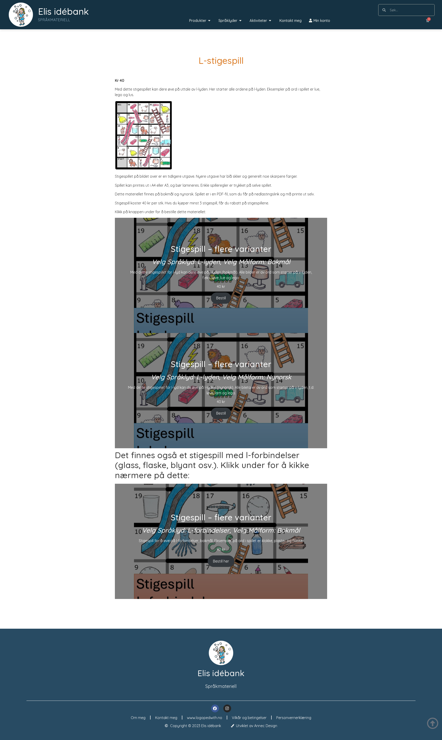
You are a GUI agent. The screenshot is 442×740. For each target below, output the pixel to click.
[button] (209, 20)
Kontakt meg (166, 717)
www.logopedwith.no (204, 717)
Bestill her (221, 561)
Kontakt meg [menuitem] (290, 20)
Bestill (221, 298)
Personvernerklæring (293, 717)
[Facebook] (215, 708)
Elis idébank (63, 11)
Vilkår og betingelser (249, 717)
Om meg (138, 717)
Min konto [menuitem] (321, 20)
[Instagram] (227, 708)
